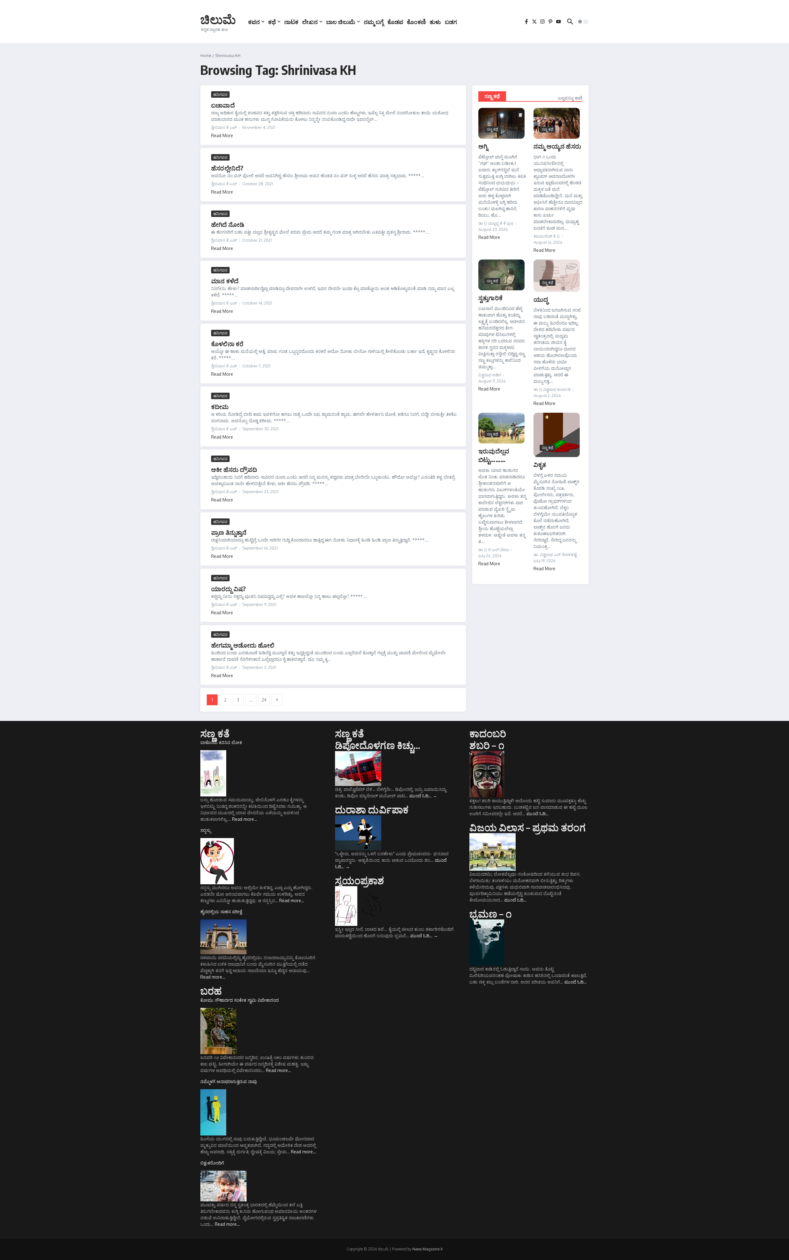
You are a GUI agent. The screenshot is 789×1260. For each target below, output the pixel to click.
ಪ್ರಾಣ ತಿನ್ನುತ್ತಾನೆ (229, 532)
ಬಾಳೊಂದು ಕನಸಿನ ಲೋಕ (221, 742)
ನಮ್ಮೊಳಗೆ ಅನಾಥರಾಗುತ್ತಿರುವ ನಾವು (228, 1081)
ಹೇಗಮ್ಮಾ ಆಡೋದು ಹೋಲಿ (242, 645)
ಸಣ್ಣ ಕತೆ (215, 733)
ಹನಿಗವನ (220, 94)
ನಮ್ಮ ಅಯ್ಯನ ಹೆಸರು (557, 146)
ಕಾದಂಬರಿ (487, 733)
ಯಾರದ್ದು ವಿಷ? (228, 588)
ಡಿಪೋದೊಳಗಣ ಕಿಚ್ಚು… (377, 745)
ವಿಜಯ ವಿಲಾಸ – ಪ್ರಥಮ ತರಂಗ (527, 827)
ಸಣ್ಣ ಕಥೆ (492, 96)
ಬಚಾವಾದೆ (223, 105)
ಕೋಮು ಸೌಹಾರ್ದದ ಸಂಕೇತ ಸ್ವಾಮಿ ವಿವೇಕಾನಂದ (239, 1000)
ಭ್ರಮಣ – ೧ (490, 913)
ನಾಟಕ (291, 21)
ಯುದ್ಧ (540, 299)
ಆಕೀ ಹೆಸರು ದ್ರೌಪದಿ (234, 469)
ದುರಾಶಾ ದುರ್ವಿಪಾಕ (372, 809)
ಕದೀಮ (220, 406)
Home (205, 55)
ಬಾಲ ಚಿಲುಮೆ (340, 21)
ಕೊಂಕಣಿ (416, 21)
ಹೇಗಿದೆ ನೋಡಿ (227, 224)
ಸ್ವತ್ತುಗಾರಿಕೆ (490, 297)
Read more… (244, 819)
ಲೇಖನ (310, 21)
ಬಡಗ (451, 21)
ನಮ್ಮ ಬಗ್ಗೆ (374, 21)
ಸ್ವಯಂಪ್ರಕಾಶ (359, 880)
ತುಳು (435, 21)
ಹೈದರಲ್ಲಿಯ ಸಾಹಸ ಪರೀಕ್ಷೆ (221, 911)
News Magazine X (427, 1249)
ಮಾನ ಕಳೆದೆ (225, 280)
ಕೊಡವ (395, 21)
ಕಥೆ (272, 21)
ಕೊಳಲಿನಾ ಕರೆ (227, 343)
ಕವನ (254, 21)
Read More (222, 135)
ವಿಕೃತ (539, 464)
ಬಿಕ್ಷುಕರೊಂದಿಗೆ (212, 1162)
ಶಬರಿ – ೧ (486, 745)
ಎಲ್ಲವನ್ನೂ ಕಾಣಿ (570, 97)
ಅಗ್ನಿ (483, 146)
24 (264, 699)
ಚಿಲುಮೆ (218, 19)
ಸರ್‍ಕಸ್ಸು (205, 830)
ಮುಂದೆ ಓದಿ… (423, 795)
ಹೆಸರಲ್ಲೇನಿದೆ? (227, 168)
